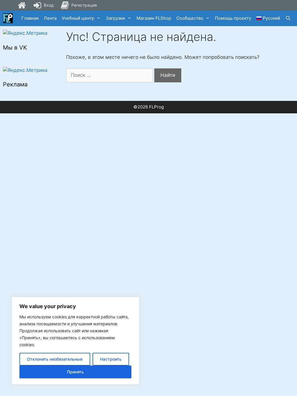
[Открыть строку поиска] (288, 18)
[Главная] (21, 5)
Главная (30, 18)
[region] (75, 340)
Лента (50, 18)
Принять (75, 371)
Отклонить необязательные (54, 359)
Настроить (111, 359)
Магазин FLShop (154, 18)
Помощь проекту (233, 18)
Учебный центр (78, 18)
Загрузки (115, 18)
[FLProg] (8, 18)
